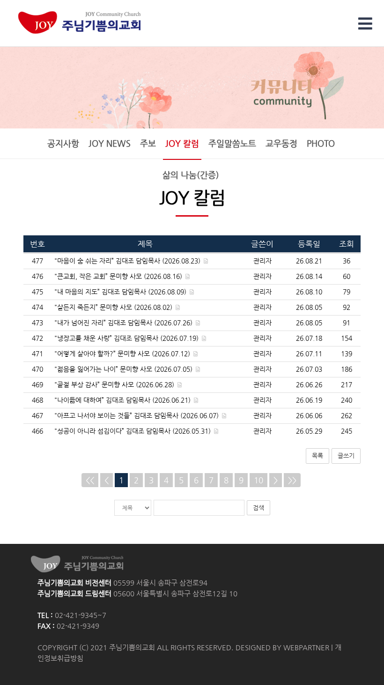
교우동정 (281, 143)
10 (258, 480)
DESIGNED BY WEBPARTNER (282, 647)
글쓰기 (346, 455)
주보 (148, 143)
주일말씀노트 (232, 143)
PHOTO (321, 143)
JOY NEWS (110, 143)
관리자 (262, 261)
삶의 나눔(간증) (190, 175)
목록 (317, 455)
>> (292, 480)
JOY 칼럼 (182, 143)
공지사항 (63, 143)
